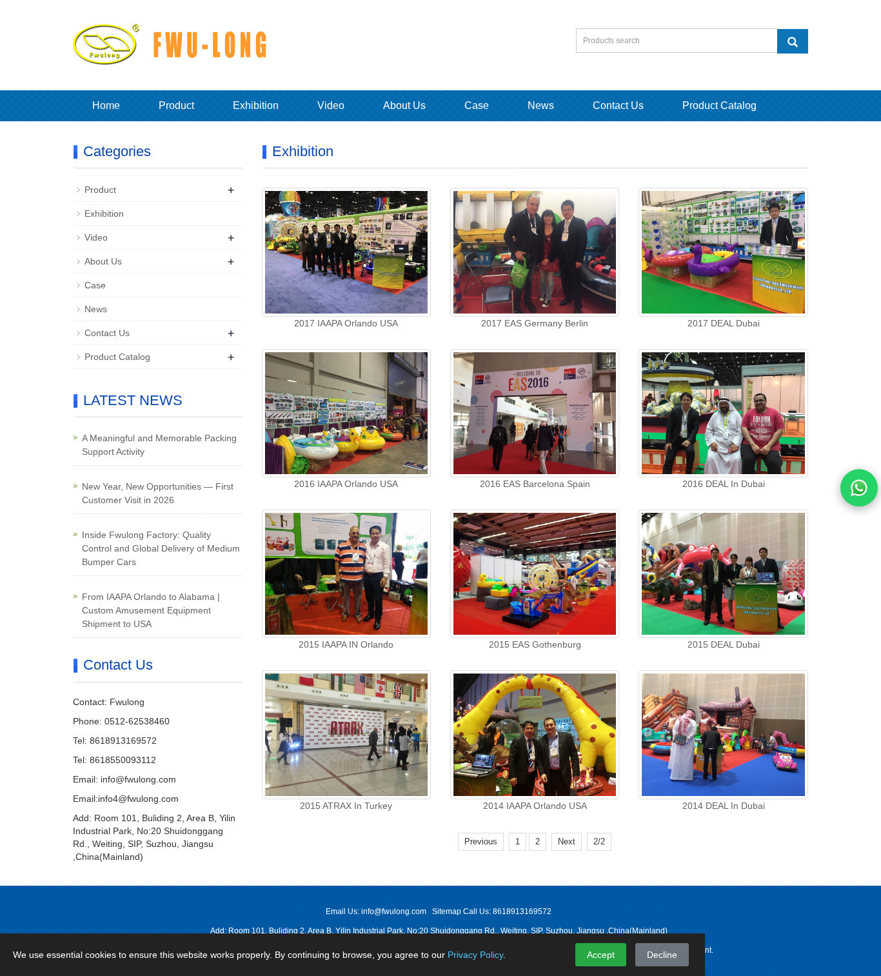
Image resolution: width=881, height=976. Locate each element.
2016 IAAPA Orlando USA (346, 484)
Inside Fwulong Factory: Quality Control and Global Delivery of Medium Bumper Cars (161, 548)
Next (566, 841)
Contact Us (618, 105)
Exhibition (256, 105)
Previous (480, 841)
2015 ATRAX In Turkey (346, 806)
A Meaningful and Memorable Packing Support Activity (159, 445)
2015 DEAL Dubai (724, 644)
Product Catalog (719, 105)
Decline (662, 955)
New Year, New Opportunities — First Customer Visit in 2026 (157, 493)
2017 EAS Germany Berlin (534, 323)
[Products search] (792, 41)
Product (176, 105)
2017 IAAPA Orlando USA (346, 323)
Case (476, 105)
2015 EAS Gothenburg (535, 644)
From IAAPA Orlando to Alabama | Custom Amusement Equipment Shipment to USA (151, 610)
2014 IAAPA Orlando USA (535, 806)
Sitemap (447, 911)
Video (330, 105)
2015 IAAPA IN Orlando (346, 644)
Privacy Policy (475, 955)
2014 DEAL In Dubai (723, 806)
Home (106, 105)
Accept (601, 955)
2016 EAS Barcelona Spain (535, 484)
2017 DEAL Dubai (724, 323)
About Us (404, 105)
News (541, 105)
